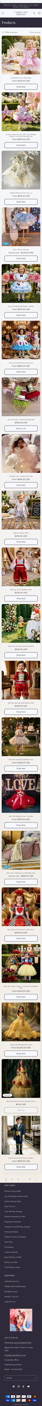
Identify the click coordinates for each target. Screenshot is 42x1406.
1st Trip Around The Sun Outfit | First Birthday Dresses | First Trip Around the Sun (21, 135)
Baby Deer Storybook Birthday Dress (21, 759)
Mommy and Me (10, 1262)
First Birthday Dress (12, 1267)
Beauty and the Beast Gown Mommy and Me (21, 1101)
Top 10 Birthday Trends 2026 (16, 1196)
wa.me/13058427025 (22, 1343)
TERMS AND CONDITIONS (15, 1286)
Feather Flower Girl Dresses (15, 1237)
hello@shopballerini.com (15, 1355)
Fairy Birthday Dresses (13, 1211)
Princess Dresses (11, 1232)
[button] (2, 13)
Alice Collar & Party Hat (21, 249)
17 (30, 1179)
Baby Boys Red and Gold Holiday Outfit (21, 703)
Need (6, 1347)
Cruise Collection (11, 1252)
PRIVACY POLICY (11, 1297)
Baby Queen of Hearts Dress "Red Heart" (21, 929)
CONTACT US (9, 1302)
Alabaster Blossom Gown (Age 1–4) (21, 193)
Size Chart (8, 1242)
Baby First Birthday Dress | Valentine (21, 816)
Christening (9, 1247)
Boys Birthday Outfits (13, 1257)
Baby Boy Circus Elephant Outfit (21, 589)
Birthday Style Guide (12, 1191)
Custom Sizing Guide (12, 1201)
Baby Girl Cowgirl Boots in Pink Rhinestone (20, 873)
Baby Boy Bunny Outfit (21, 533)
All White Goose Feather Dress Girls (21, 476)
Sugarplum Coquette (12, 1222)
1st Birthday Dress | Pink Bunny (21, 78)
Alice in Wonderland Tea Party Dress (21, 363)
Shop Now (21, 87)
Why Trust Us (9, 1206)
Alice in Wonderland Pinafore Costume (21, 306)
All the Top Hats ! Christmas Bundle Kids (21, 419)
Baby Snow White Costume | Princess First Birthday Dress (21, 987)
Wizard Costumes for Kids (14, 1216)
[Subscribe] (34, 1378)
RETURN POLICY (11, 1292)
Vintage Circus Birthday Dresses (17, 1227)
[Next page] (36, 1179)
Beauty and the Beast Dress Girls (21, 1045)
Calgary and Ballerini (23, 1404)
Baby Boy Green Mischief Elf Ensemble (21, 646)
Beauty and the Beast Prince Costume (21, 1158)
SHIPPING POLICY (11, 1281)
